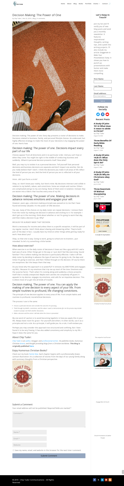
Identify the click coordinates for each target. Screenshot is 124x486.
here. (31, 346)
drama (22, 343)
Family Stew (33, 354)
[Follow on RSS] (110, 479)
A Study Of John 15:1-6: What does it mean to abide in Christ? (102, 127)
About (69, 4)
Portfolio (88, 4)
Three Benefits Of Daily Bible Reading (102, 143)
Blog (75, 4)
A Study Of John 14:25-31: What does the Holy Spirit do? (101, 159)
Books (81, 4)
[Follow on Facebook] (94, 479)
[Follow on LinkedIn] (102, 479)
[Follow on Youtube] (106, 479)
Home (63, 4)
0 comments (41, 18)
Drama (95, 4)
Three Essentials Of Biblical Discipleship (102, 191)
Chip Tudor (17, 18)
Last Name (98, 86)
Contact (105, 4)
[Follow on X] (98, 479)
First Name (98, 79)
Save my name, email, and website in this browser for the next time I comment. (48, 450)
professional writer (50, 341)
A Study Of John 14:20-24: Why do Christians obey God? (102, 176)
